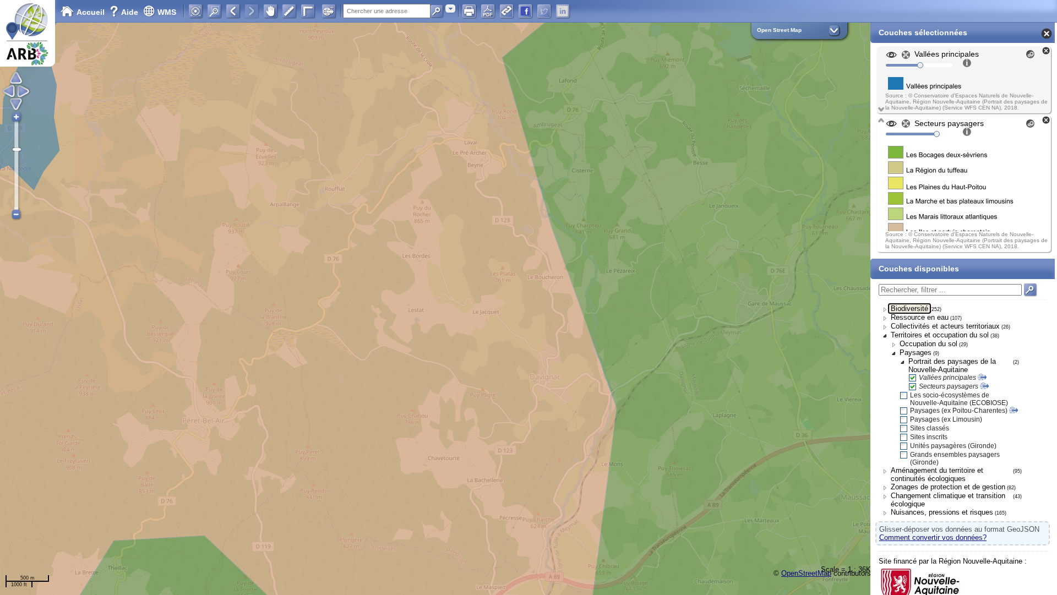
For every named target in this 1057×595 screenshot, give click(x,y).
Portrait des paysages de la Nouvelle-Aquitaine (952, 365)
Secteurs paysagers (948, 386)
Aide (125, 12)
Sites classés (929, 428)
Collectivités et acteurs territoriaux (945, 326)
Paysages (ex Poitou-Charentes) (958, 410)
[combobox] (450, 8)
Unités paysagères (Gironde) (953, 446)
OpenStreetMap (806, 573)
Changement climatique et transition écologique (948, 500)
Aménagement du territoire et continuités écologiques (937, 474)
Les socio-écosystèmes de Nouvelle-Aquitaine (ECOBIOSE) (959, 399)
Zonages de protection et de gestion (948, 487)
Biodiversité (909, 308)
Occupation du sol (928, 344)
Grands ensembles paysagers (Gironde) (955, 458)
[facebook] (525, 11)
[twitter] (544, 11)
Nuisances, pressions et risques (942, 512)
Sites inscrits (928, 437)
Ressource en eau (920, 317)
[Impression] (469, 11)
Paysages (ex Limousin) (946, 419)
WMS (166, 12)
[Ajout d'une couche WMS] (328, 11)
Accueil (91, 12)
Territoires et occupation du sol (940, 335)
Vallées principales (947, 377)
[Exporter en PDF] (487, 11)
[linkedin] (562, 11)
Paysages (915, 352)
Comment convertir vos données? (933, 537)
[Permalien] (506, 11)
